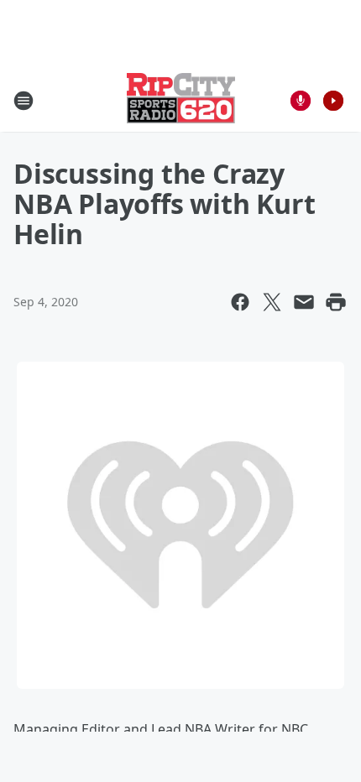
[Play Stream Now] (333, 101)
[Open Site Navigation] (23, 101)
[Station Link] (181, 100)
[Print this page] (336, 302)
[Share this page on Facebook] (240, 302)
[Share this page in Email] (304, 302)
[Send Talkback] (300, 101)
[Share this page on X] (272, 302)
